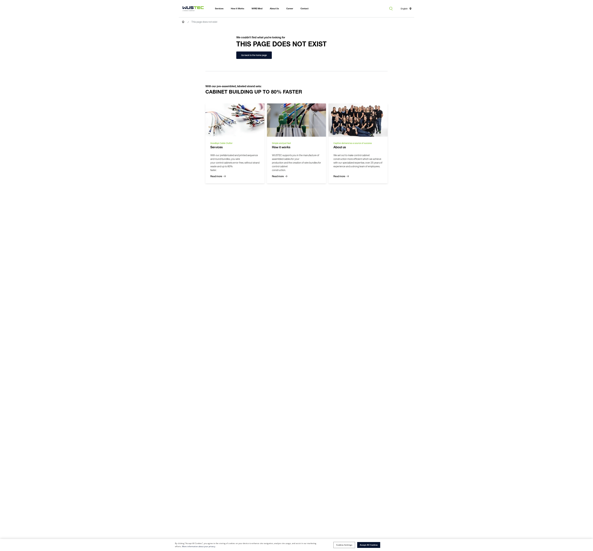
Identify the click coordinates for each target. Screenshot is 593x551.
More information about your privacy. (199, 546)
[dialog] (296, 545)
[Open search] (391, 8)
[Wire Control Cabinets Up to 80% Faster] (193, 8)
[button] (344, 545)
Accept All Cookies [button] (369, 545)
